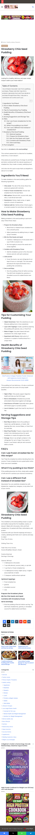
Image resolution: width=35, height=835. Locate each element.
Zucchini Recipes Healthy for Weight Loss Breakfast (18, 1)
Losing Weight (29, 828)
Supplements (5, 734)
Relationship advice (7, 726)
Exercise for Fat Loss (9, 711)
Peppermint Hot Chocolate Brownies (24, 647)
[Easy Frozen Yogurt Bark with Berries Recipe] (9, 640)
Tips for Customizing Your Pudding (15, 110)
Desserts (17, 42)
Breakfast (6, 687)
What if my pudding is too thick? (17, 125)
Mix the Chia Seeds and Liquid (19, 138)
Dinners (6, 693)
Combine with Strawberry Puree (20, 140)
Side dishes (7, 703)
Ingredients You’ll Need (11, 103)
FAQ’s (5, 119)
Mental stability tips (7, 719)
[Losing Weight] (11, 7)
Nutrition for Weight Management (13, 716)
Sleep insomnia (6, 729)
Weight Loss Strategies (8, 739)
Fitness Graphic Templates (9, 679)
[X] (8, 621)
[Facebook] (4, 621)
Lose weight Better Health (9, 708)
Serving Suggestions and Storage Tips (16, 117)
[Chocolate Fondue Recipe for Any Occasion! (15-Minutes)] (26, 655)
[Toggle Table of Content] (30, 100)
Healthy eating (10, 42)
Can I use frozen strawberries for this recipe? (19, 122)
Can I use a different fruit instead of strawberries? (18, 129)
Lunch (5, 695)
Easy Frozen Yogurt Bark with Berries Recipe (8, 647)
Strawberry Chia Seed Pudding (14, 132)
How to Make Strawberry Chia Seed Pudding (15, 107)
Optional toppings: (16, 134)
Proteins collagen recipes (11, 698)
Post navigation (9, 145)
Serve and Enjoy (15, 142)
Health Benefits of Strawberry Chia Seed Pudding (17, 113)
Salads (5, 700)
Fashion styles (6, 677)
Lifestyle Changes (7, 705)
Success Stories (6, 732)
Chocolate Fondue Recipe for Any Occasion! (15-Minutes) (26, 662)
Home (4, 42)
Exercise (4, 674)
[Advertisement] (17, 31)
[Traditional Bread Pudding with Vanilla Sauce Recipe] (9, 655)
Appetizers (7, 685)
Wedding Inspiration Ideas (9, 737)
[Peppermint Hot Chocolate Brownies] (26, 640)
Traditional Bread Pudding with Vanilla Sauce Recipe (7, 662)
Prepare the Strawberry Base (19, 136)
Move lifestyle (6, 721)
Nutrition (4, 724)
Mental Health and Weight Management (15, 713)
